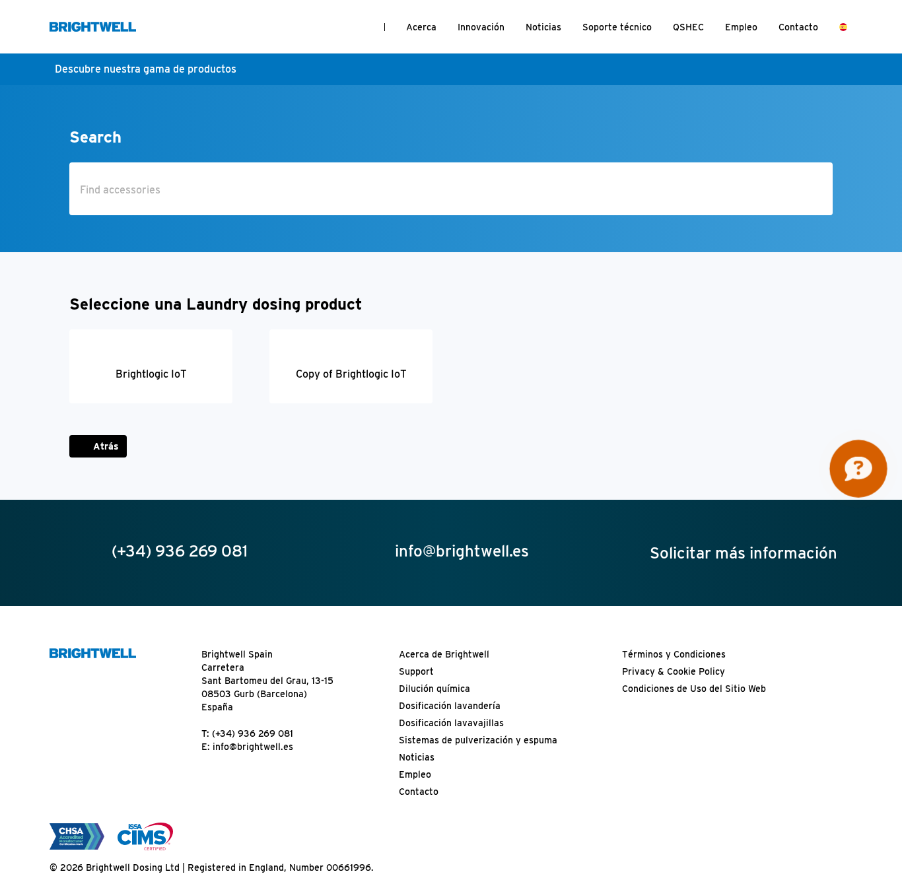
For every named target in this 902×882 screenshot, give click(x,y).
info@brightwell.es (253, 746)
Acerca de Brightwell (444, 654)
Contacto (798, 27)
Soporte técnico (617, 27)
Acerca (421, 27)
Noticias (543, 27)
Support (416, 671)
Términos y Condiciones (674, 654)
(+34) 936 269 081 (252, 733)
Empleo (741, 27)
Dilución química (434, 688)
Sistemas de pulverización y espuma (478, 740)
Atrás (106, 446)
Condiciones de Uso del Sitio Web (694, 688)
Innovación (481, 27)
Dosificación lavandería (450, 705)
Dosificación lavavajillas (451, 723)
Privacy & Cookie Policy (673, 671)
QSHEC (688, 27)
